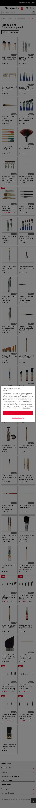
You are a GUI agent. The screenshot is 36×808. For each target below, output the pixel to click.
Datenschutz (26, 408)
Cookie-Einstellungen (18, 418)
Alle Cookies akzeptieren (18, 413)
